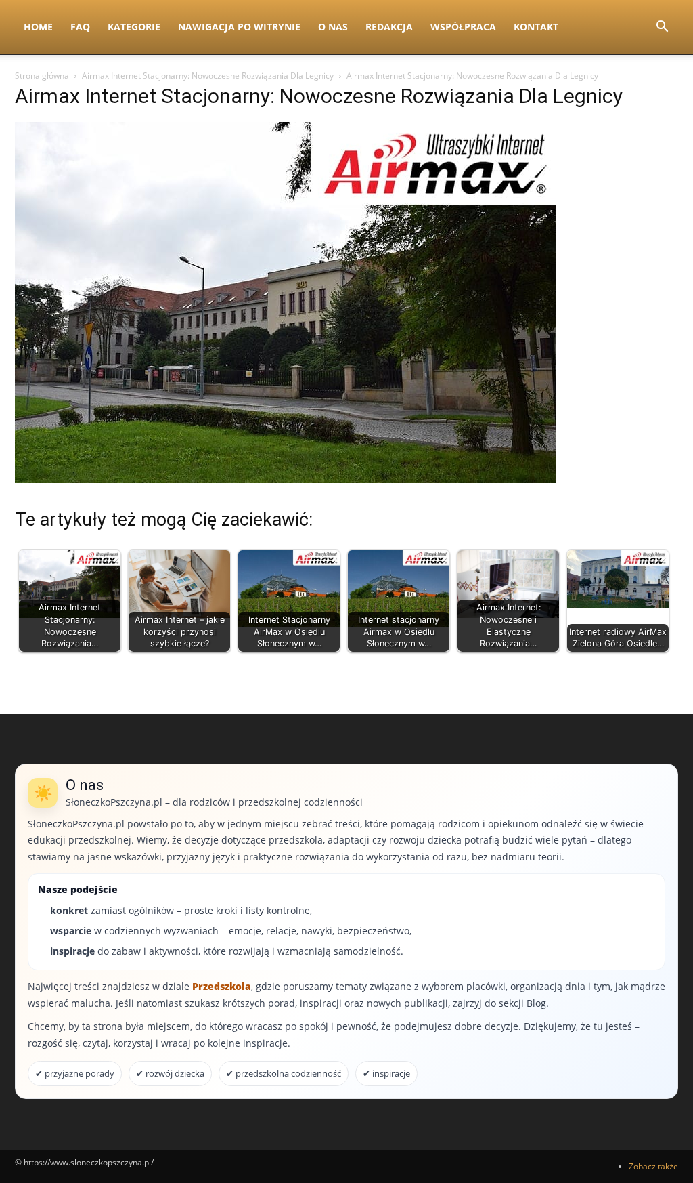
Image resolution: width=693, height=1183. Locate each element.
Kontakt (536, 26)
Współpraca (463, 26)
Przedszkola (221, 986)
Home (38, 26)
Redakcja (389, 26)
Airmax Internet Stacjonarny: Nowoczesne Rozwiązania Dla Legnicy (208, 75)
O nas (333, 26)
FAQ (80, 26)
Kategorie (134, 26)
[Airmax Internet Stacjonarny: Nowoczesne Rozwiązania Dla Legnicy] (285, 479)
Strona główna (42, 75)
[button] (662, 28)
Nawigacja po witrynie (239, 26)
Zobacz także (653, 1166)
